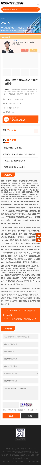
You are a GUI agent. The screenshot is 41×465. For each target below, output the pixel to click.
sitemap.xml (32, 449)
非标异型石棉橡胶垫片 (20, 30)
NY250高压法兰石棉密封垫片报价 (24, 319)
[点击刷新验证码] (26, 405)
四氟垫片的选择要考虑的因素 (14, 161)
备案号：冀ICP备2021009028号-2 (15, 455)
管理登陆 (24, 449)
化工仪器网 (15, 449)
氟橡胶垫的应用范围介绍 (12, 148)
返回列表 (9, 315)
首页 (13, 28)
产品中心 (21, 28)
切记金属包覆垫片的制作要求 (14, 167)
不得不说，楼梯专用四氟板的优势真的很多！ (20, 154)
